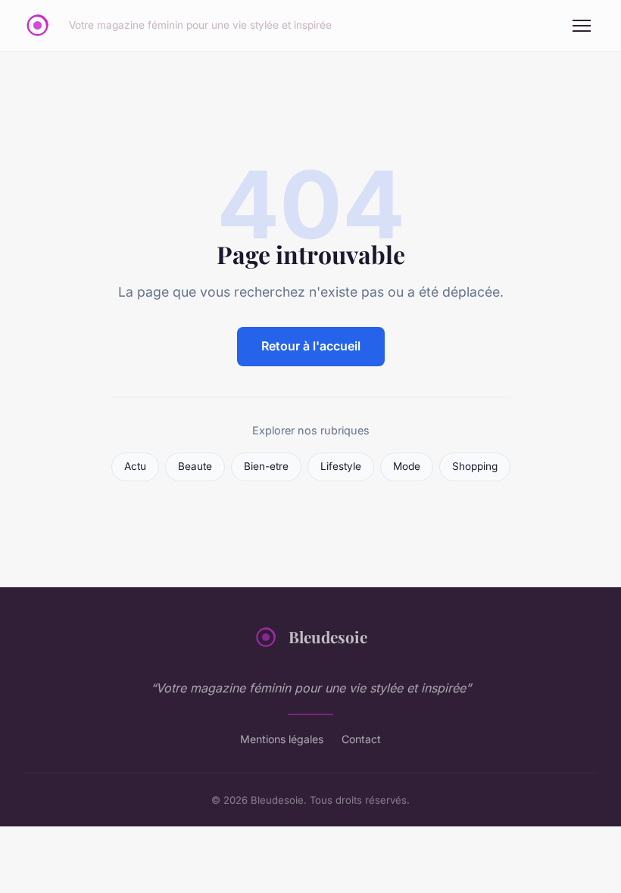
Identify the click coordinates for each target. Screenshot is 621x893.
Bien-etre (266, 466)
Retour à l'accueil (310, 345)
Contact (361, 739)
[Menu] (581, 26)
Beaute (195, 466)
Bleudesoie (328, 636)
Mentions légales (281, 739)
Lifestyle (340, 466)
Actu (135, 466)
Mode (406, 466)
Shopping (475, 466)
